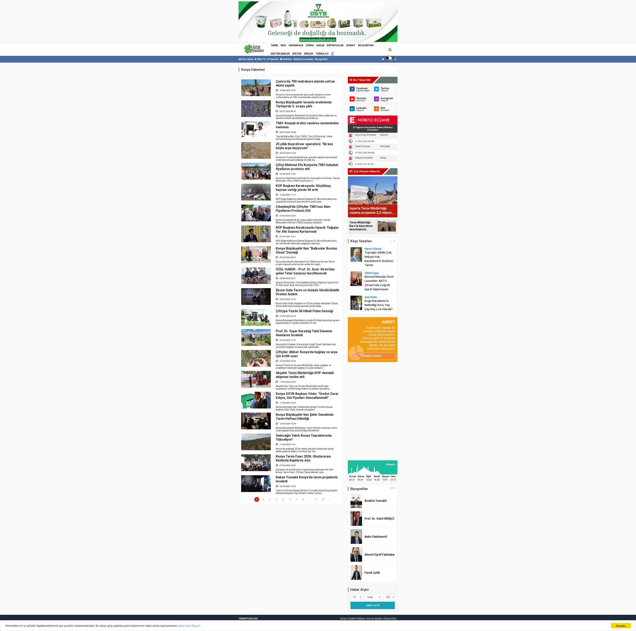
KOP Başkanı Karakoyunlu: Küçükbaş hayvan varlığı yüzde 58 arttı (303, 188)
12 (323, 499)
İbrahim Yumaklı (376, 500)
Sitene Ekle (390, 618)
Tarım (274, 45)
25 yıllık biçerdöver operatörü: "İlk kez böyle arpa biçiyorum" (304, 146)
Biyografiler (321, 59)
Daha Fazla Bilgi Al (189, 626)
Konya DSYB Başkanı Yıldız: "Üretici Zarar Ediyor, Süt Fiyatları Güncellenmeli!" (307, 396)
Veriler (308, 53)
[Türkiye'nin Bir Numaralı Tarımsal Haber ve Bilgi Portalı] (253, 49)
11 (316, 499)
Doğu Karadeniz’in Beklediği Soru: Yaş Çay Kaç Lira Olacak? (379, 305)
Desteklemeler (280, 53)
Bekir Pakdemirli (376, 536)
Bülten (296, 53)
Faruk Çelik (372, 572)
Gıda (283, 45)
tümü (392, 488)
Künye (343, 618)
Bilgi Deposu (366, 45)
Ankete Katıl (373, 356)
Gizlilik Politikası (357, 618)
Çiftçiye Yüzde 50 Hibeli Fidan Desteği (304, 311)
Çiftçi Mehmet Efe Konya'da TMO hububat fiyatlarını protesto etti (307, 167)
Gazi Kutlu (371, 297)
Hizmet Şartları (374, 618)
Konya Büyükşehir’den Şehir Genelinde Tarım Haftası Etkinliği (304, 417)
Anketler (287, 59)
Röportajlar (335, 45)
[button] (394, 241)
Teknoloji (322, 53)
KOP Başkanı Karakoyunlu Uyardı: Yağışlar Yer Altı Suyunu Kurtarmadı (307, 229)
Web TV (261, 59)
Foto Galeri (247, 59)
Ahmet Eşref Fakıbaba (380, 554)
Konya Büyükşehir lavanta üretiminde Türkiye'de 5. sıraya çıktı (304, 104)
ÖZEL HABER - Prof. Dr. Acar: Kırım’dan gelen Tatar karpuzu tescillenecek (305, 271)
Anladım (621, 626)
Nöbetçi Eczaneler (303, 59)
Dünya (310, 45)
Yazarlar (274, 59)
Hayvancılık (296, 45)
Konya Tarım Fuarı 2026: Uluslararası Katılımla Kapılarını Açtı (303, 458)
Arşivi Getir (372, 605)
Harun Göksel (373, 248)
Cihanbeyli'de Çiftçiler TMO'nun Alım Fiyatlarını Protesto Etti (303, 209)
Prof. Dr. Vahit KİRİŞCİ (379, 518)
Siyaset (350, 45)
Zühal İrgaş (372, 273)
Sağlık (320, 45)
